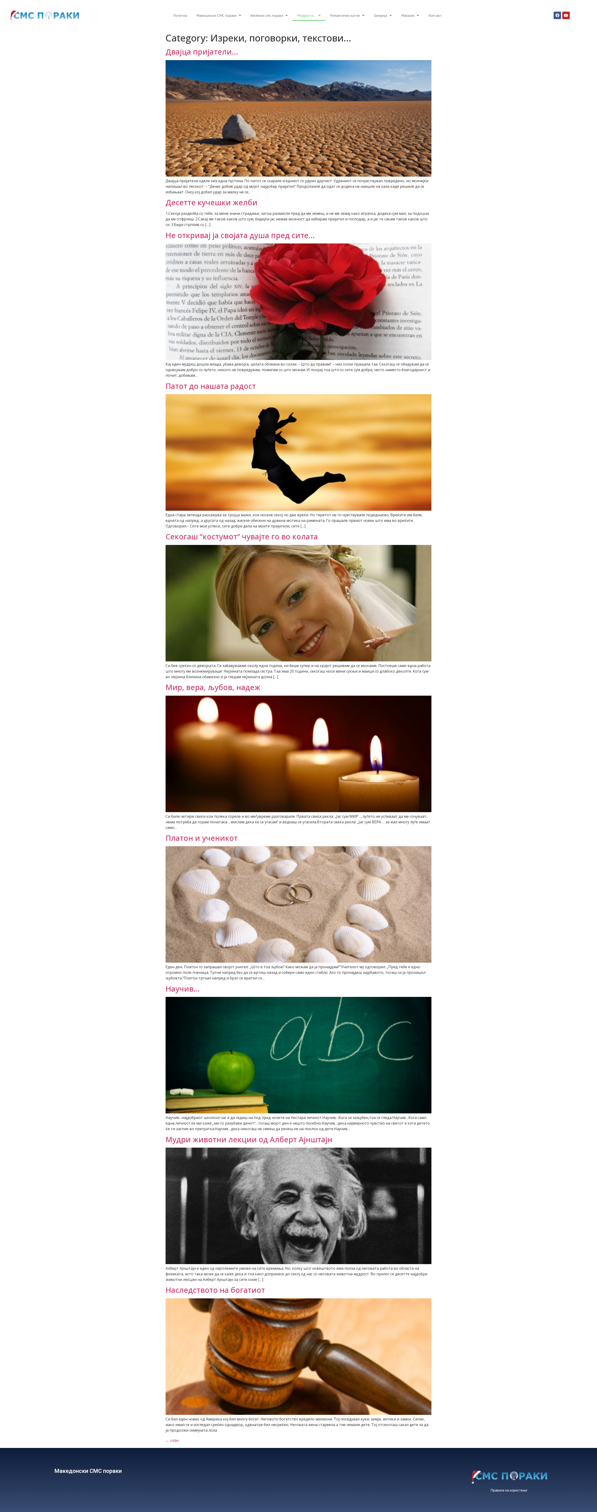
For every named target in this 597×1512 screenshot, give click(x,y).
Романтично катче (345, 15)
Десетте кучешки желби (211, 202)
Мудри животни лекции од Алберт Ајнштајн (249, 1139)
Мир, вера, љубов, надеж (213, 687)
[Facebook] (557, 15)
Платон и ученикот (202, 838)
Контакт (435, 15)
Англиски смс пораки (266, 15)
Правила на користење (508, 1490)
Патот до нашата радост (211, 386)
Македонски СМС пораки (216, 15)
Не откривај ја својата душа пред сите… (240, 235)
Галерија (380, 15)
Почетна (180, 15)
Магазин (407, 15)
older (172, 1440)
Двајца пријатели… (202, 52)
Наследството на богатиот (215, 1290)
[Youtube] (566, 15)
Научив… (183, 989)
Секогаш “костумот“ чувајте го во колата (242, 536)
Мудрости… (306, 15)
